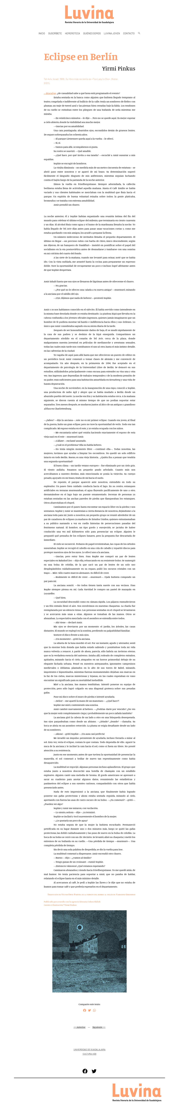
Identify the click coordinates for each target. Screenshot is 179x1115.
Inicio (42, 33)
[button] (139, 33)
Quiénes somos (92, 33)
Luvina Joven (112, 33)
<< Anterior (79, 1027)
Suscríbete (55, 33)
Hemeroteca (72, 33)
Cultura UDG (89, 1053)
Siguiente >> (98, 1027)
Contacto (129, 33)
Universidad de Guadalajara (89, 1049)
